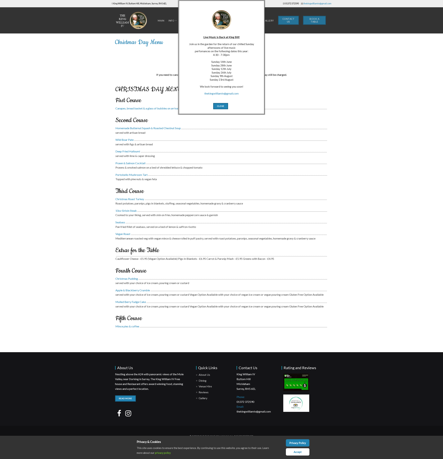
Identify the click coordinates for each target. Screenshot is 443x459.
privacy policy (163, 452)
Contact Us (288, 20)
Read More (125, 398)
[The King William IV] (132, 20)
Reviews (204, 392)
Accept (298, 451)
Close (220, 106)
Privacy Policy (297, 442)
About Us (204, 374)
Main (161, 20)
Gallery (268, 20)
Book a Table (314, 20)
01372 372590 (292, 3)
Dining (202, 380)
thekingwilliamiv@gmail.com (317, 3)
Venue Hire (205, 386)
